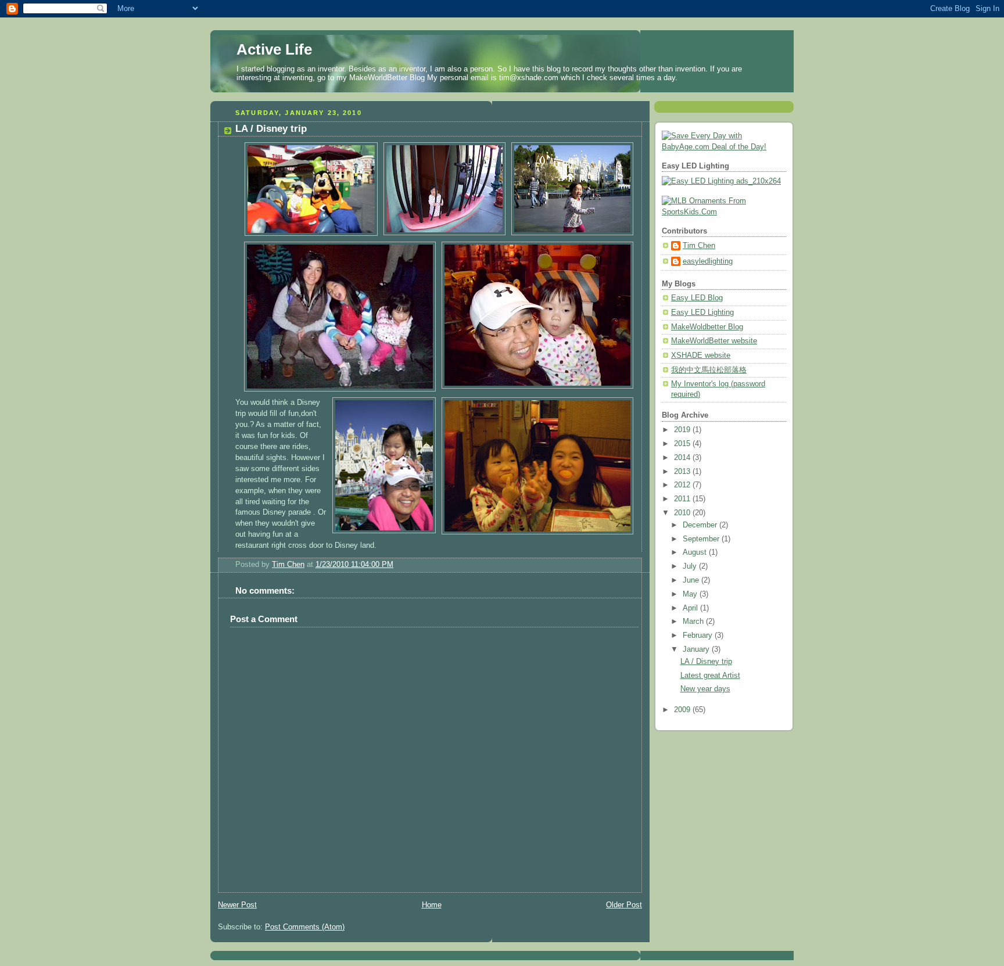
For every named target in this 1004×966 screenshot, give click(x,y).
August (696, 552)
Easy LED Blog (697, 298)
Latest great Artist (710, 675)
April (691, 608)
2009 (683, 710)
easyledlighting (708, 261)
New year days (705, 689)
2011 (683, 499)
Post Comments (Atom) (305, 927)
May (691, 594)
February (699, 635)
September (702, 539)
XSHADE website (700, 355)
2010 (683, 513)
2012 (683, 485)
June (692, 580)
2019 (683, 430)
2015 (683, 444)
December (701, 525)
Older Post (624, 905)
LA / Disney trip (706, 662)
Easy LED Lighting (702, 312)
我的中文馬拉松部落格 (709, 370)
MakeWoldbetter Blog (707, 327)
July (691, 566)
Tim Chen (699, 246)
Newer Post (237, 905)
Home (432, 905)
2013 (683, 472)
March (694, 621)
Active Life (274, 49)
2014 (683, 458)
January (697, 649)
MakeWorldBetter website (714, 341)
